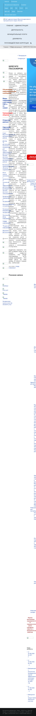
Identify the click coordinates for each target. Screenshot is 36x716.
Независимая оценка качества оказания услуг (7, 303)
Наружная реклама (6, 128)
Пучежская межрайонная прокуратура (7, 210)
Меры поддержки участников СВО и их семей (7, 103)
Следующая (21, 58)
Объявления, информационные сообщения (9, 91)
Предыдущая (22, 55)
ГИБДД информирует (14, 267)
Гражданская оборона (8, 114)
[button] (31, 43)
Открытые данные (6, 121)
